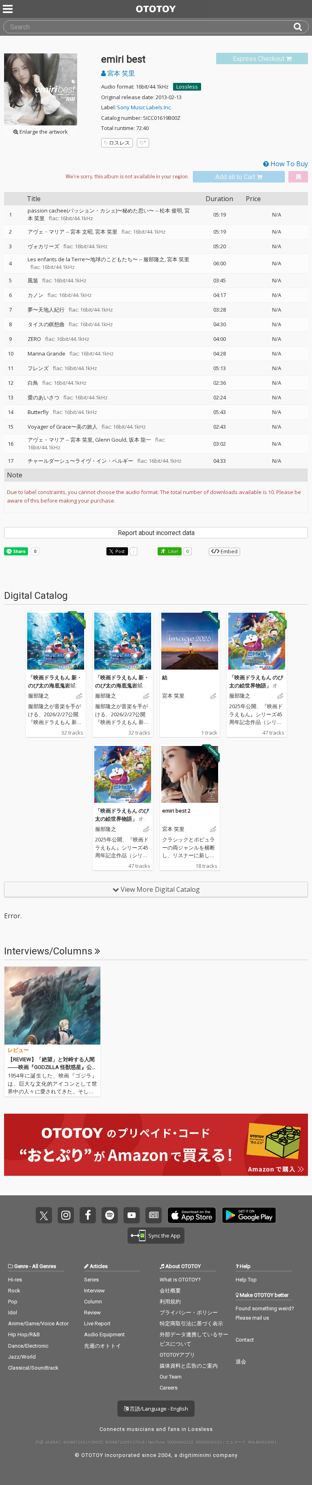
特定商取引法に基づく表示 (191, 1323)
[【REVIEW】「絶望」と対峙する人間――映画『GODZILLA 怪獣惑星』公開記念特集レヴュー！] (52, 1006)
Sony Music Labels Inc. (144, 107)
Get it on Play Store (249, 1215)
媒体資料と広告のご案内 (189, 1366)
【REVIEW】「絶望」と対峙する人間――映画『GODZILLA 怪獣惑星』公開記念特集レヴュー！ (52, 1067)
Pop (12, 1302)
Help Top (246, 1280)
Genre (21, 1266)
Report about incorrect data (156, 533)
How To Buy (288, 163)
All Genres (44, 1266)
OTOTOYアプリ (177, 1355)
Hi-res (15, 1280)
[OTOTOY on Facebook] (88, 1215)
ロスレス (119, 142)
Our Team (171, 1377)
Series (91, 1280)
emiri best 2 (176, 810)
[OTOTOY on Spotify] (110, 1215)
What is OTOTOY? (180, 1280)
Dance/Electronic (28, 1346)
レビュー (18, 1050)
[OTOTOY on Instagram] (66, 1215)
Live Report (97, 1323)
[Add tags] (143, 142)
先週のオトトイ (102, 1346)
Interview (94, 1291)
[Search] (301, 27)
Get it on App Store (191, 1215)
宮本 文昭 (81, 231)
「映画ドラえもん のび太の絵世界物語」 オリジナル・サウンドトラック (256, 689)
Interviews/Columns (49, 951)
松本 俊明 (171, 210)
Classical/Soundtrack (33, 1368)
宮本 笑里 (120, 73)
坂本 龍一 (140, 439)
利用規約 (170, 1302)
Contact (245, 1340)
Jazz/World (22, 1357)
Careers (169, 1388)
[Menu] (8, 9)
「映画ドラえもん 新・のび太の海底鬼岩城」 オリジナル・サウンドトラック (55, 689)
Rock (14, 1291)
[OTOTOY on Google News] (153, 1215)
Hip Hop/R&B (24, 1334)
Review (92, 1312)
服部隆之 (154, 259)
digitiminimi (195, 1455)
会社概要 (170, 1291)
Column (93, 1302)
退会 (241, 1362)
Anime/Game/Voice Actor (38, 1323)
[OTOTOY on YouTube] (132, 1215)
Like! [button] (172, 551)
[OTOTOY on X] (44, 1215)
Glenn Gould (110, 439)
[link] (262, 58)
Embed (228, 551)
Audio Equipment (104, 1334)
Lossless (187, 86)
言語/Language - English (158, 1408)
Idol (12, 1312)
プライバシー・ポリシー (189, 1312)
